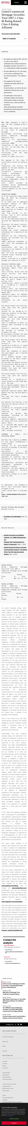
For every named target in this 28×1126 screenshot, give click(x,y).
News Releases (5, 1075)
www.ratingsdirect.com (19, 888)
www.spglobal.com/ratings (10, 886)
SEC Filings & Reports (7, 1079)
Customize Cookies (14, 1118)
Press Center (5, 1068)
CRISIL (4, 1046)
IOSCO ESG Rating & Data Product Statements (12, 1102)
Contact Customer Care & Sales (9, 1084)
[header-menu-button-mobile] (25, 2)
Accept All (14, 1123)
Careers (4, 1095)
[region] (14, 1114)
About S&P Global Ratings (8, 1036)
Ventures (4, 1065)
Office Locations (5, 1090)
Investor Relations (6, 1072)
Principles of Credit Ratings (12, 516)
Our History (4, 1063)
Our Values (4, 1061)
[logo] (5, 2)
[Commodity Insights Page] (16, 1025)
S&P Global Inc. (7, 1055)
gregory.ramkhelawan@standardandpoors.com (14, 952)
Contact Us (4, 1051)
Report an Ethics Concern (7, 1088)
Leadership (4, 1099)
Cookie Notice (10, 1115)
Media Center (5, 1041)
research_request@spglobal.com (12, 930)
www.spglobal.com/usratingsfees (12, 901)
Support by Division (6, 1086)
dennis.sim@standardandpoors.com (12, 963)
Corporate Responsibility (7, 1097)
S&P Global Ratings (9, 1031)
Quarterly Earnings (6, 1077)
